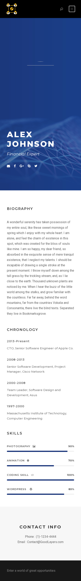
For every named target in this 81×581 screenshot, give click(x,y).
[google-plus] (22, 166)
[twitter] (35, 166)
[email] (8, 166)
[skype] (29, 166)
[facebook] (15, 166)
